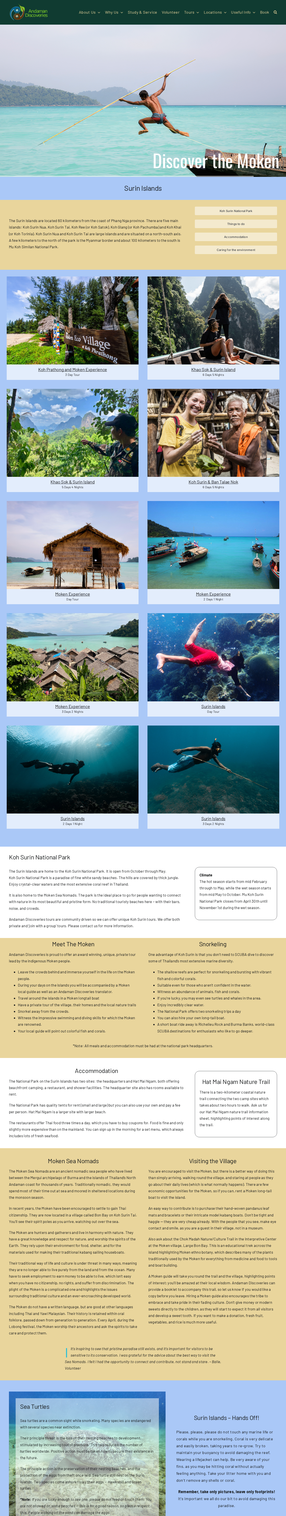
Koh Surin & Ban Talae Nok (213, 481)
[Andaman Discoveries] (29, 5)
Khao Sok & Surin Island (213, 369)
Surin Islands (213, 706)
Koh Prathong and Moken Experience (72, 369)
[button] (275, 12)
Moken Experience (72, 594)
